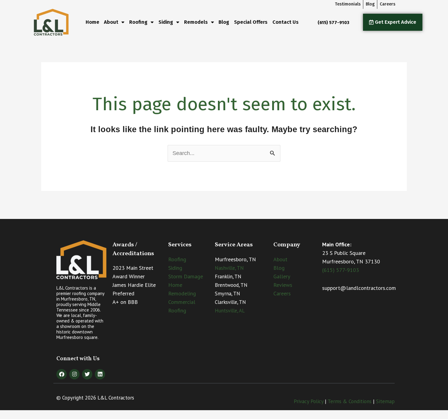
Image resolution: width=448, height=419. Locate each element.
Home (92, 22)
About (111, 22)
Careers (282, 293)
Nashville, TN (229, 268)
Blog (224, 22)
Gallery (281, 276)
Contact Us (285, 22)
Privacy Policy (308, 401)
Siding (175, 267)
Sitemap (385, 401)
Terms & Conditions (350, 401)
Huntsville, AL (230, 310)
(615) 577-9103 (340, 269)
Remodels (196, 22)
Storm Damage (185, 276)
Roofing (177, 259)
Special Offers (251, 22)
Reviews (282, 284)
